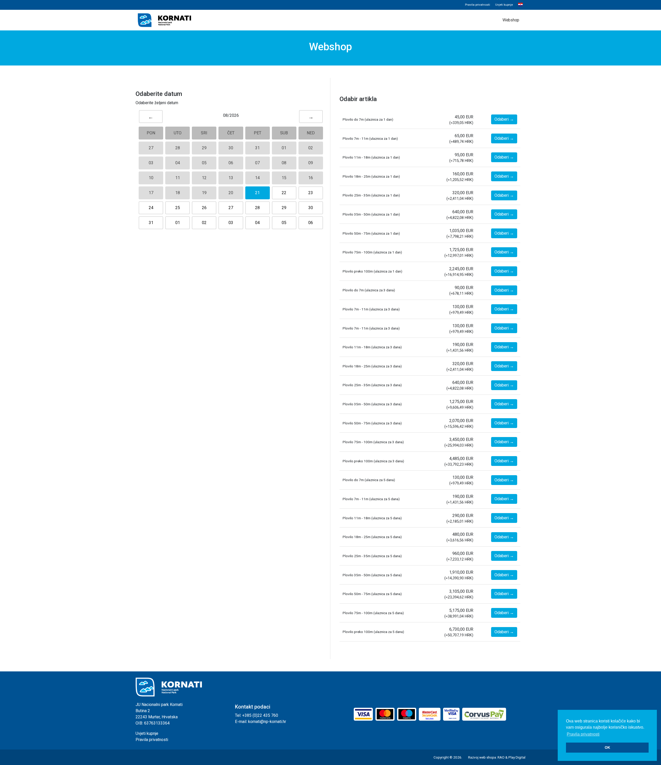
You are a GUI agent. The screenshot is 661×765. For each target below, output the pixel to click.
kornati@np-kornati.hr (267, 721)
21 (257, 192)
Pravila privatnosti (477, 4)
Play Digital (516, 757)
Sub (284, 132)
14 (257, 177)
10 (151, 177)
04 (177, 162)
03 (151, 162)
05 (204, 162)
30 (231, 147)
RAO (501, 757)
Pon (151, 132)
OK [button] (607, 747)
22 (284, 192)
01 (284, 147)
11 (177, 177)
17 (151, 192)
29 (204, 147)
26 (204, 207)
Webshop (510, 20)
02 (310, 147)
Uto (178, 132)
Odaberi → (504, 119)
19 (204, 192)
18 (177, 192)
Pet (257, 132)
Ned (311, 132)
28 (177, 147)
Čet (230, 132)
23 (310, 192)
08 (284, 162)
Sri (204, 132)
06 (231, 162)
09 (310, 162)
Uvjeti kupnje (504, 4)
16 (310, 177)
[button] (520, 5)
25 (177, 207)
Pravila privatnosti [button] (583, 734)
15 (284, 177)
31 (257, 147)
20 (231, 192)
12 (204, 177)
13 (231, 177)
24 (151, 207)
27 (151, 147)
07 (257, 162)
